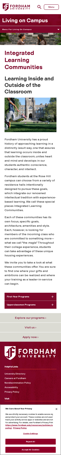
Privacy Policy (12, 391)
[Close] (56, 409)
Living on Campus (25, 20)
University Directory (15, 373)
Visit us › (30, 327)
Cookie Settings (30, 434)
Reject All (30, 442)
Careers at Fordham (15, 378)
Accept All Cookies (30, 450)
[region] (30, 429)
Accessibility (11, 387)
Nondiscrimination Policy (18, 382)
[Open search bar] (40, 7)
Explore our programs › (30, 317)
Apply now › (30, 337)
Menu (51, 7)
